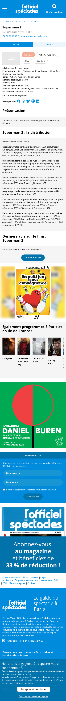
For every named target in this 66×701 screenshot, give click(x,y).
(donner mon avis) (27, 36)
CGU (4, 583)
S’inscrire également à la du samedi (31, 489)
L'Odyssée (7, 358)
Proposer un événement (26, 580)
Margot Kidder (48, 71)
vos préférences (12, 680)
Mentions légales (17, 583)
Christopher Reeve (31, 71)
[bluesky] (28, 101)
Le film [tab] (16, 44)
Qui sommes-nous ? (11, 577)
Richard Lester (22, 68)
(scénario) (36, 160)
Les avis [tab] (49, 44)
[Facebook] (18, 101)
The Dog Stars (51, 362)
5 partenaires (23, 677)
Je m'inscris (33, 496)
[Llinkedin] (38, 101)
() (31, 146)
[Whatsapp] (23, 101)
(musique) (23, 163)
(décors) (44, 163)
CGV (56, 580)
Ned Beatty (17, 74)
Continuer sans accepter (33, 696)
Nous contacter (30, 577)
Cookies (31, 583)
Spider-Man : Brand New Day (23, 361)
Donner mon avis (33, 257)
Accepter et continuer (34, 689)
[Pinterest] (33, 101)
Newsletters (46, 580)
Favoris (43, 36)
